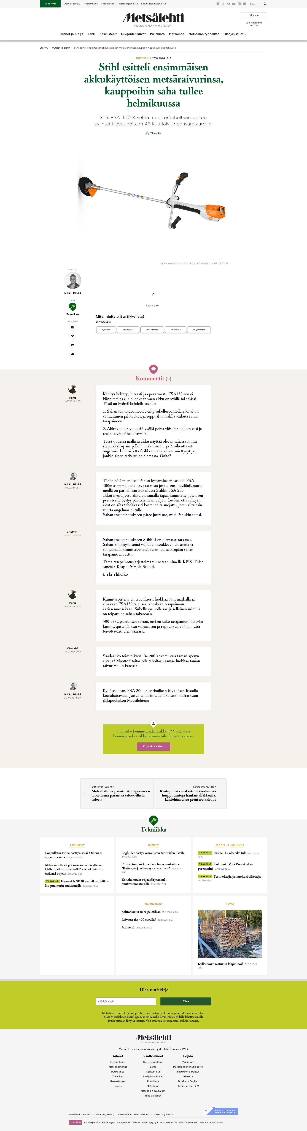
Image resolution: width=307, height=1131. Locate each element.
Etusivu (44, 47)
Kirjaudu (254, 15)
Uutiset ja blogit (72, 34)
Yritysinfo (188, 1062)
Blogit (220, 845)
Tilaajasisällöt (233, 34)
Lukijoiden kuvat (133, 34)
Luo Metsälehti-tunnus (254, 24)
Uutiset (153, 845)
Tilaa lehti (50, 3)
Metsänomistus (118, 1067)
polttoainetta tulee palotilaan (141, 912)
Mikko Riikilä (72, 484)
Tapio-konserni (187, 1086)
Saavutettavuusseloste (153, 3)
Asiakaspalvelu (72, 3)
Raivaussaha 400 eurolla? (139, 920)
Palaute (136, 1122)
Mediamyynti (91, 3)
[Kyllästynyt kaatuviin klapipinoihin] (230, 934)
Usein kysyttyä (150, 1122)
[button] (106, 329)
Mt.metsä (128, 928)
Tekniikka (153, 830)
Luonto (118, 1086)
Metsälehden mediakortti (188, 1067)
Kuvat (230, 904)
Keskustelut (108, 34)
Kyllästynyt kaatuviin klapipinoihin (222, 964)
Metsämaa (176, 34)
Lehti (91, 34)
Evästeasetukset (168, 1122)
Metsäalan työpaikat (203, 34)
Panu (72, 397)
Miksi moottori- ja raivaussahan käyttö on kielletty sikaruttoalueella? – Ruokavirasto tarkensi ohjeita (74, 870)
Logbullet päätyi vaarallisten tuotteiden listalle (153, 853)
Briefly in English (188, 1081)
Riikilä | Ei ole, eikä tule (230, 853)
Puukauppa (118, 1071)
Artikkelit (77, 845)
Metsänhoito (117, 1062)
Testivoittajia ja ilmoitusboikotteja (237, 877)
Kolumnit (237, 845)
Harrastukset (118, 1081)
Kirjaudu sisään (152, 746)
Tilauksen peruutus (188, 1071)
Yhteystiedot (108, 3)
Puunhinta (157, 34)
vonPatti (72, 532)
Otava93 (72, 648)
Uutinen (142, 58)
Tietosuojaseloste (128, 3)
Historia (188, 1076)
